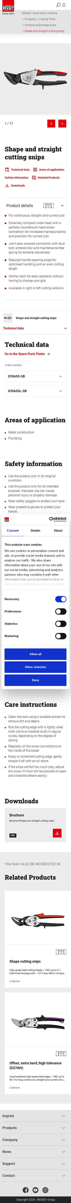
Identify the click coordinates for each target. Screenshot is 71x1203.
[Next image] (62, 124)
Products (30, 19)
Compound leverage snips (40, 25)
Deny (35, 680)
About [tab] (58, 530)
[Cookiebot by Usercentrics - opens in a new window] (50, 519)
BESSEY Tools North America (39, 13)
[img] (35, 79)
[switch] (60, 611)
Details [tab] (35, 530)
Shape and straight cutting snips (44, 31)
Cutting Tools (47, 19)
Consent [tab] (13, 530)
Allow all (36, 654)
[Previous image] (51, 124)
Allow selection (35, 667)
